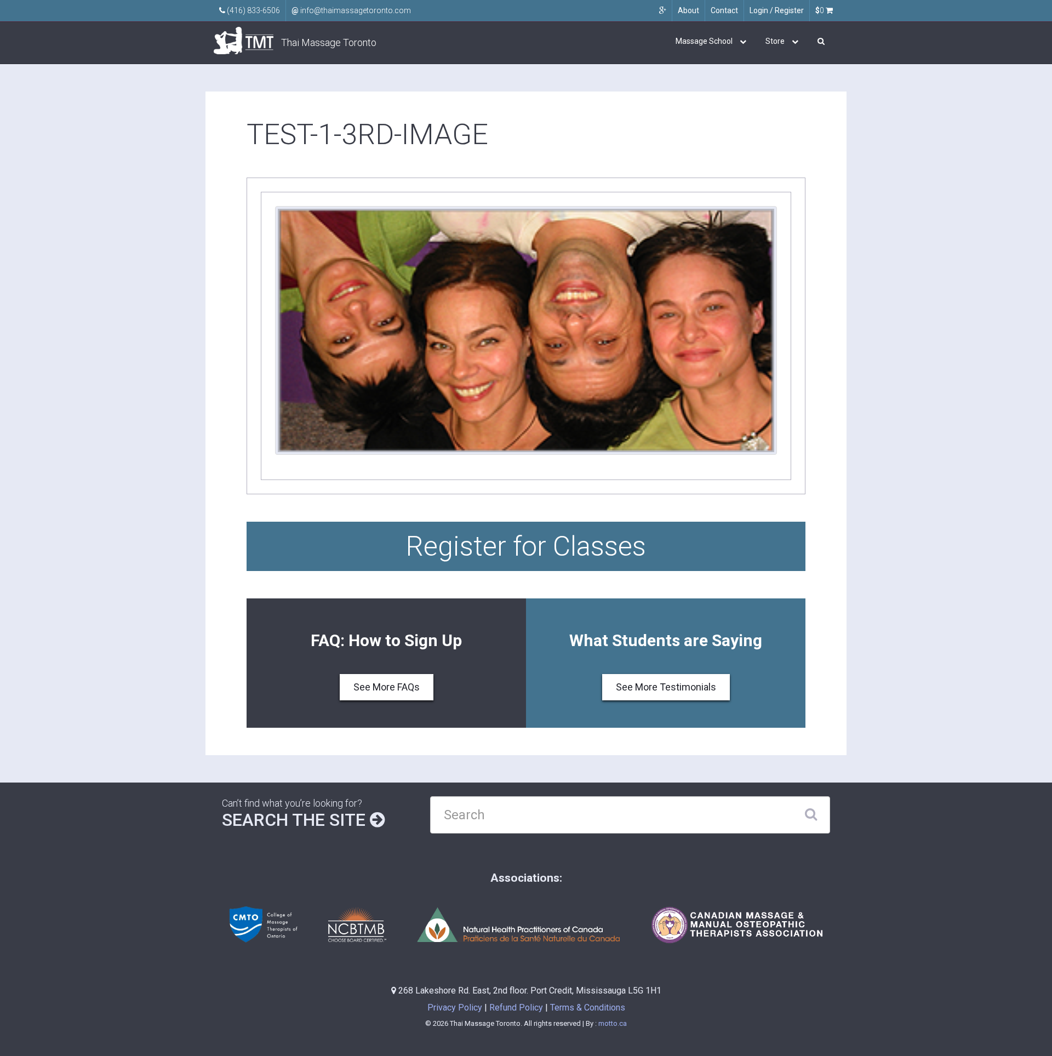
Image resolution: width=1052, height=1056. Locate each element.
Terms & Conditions (587, 1007)
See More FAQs (386, 687)
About (688, 10)
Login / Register (777, 10)
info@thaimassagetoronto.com (351, 10)
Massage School (704, 41)
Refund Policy (516, 1007)
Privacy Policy (454, 1007)
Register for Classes (526, 546)
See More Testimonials (666, 687)
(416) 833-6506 (252, 10)
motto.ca (612, 1023)
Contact (724, 10)
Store (775, 41)
